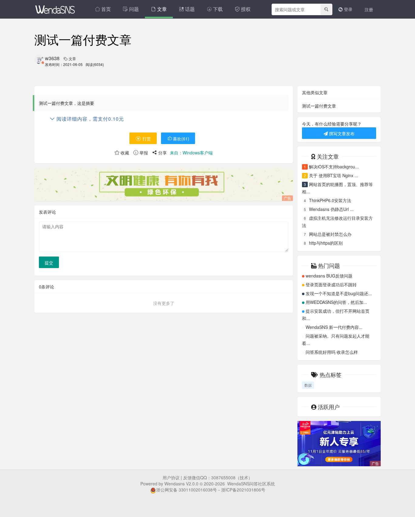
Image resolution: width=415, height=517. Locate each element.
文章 (162, 8)
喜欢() (181, 139)
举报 (143, 153)
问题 (134, 8)
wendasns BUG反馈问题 (329, 276)
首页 (106, 8)
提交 (49, 263)
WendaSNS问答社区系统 (251, 484)
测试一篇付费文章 (319, 106)
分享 (162, 153)
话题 (190, 8)
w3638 (52, 58)
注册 (369, 9)
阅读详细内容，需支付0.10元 (89, 118)
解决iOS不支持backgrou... (334, 167)
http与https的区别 (326, 243)
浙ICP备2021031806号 (243, 490)
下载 (218, 8)
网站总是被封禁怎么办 (330, 234)
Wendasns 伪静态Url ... (331, 209)
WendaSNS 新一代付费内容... (334, 327)
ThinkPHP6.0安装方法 (330, 200)
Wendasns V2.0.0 (181, 484)
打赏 (146, 139)
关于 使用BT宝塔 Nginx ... (333, 175)
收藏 (124, 153)
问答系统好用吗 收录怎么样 (332, 352)
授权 (246, 8)
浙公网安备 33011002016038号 (186, 490)
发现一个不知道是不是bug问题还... (339, 293)
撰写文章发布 (341, 133)
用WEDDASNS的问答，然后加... (336, 302)
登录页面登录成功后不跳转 (331, 284)
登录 (347, 9)
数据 (308, 385)
